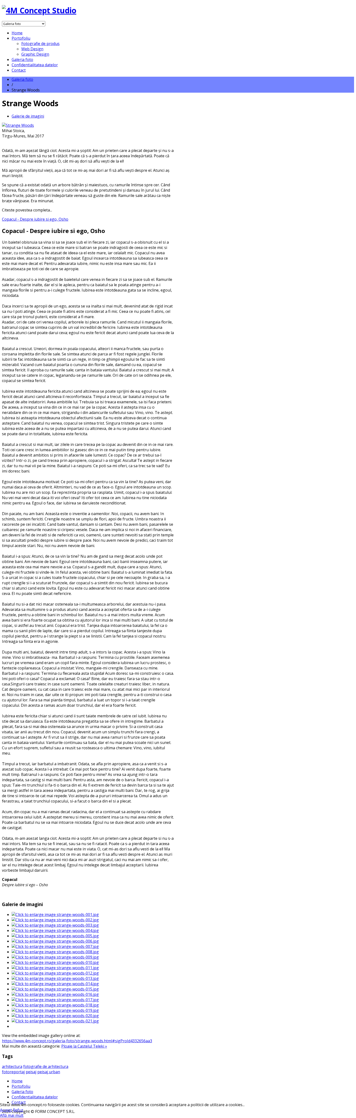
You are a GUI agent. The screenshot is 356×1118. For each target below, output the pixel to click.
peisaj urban (48, 1071)
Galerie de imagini (28, 116)
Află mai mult (11, 1115)
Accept (6, 1110)
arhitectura (12, 1066)
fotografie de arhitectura (45, 1066)
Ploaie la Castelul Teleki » (84, 1046)
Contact (19, 70)
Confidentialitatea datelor (35, 65)
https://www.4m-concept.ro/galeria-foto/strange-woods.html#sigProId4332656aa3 (77, 1040)
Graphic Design (35, 54)
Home (17, 33)
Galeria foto (22, 59)
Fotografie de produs (40, 43)
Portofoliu (21, 38)
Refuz (18, 1110)
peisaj (31, 1071)
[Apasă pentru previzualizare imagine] (18, 125)
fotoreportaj (13, 1071)
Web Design (32, 49)
